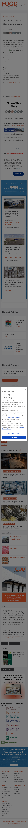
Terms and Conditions (13, 418)
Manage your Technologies (14, 433)
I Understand (14, 437)
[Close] (25, 389)
